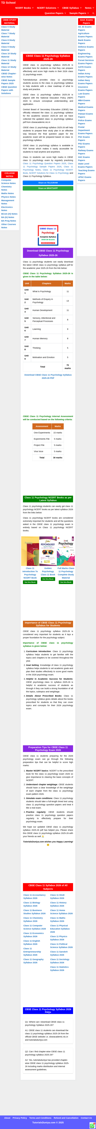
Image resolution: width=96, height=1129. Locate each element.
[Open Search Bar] (93, 13)
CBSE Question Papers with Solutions (9, 90)
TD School (8, 2)
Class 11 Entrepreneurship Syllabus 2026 (32, 951)
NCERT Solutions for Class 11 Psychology (49, 173)
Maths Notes (7, 193)
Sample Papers (77, 13)
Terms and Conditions (40, 1118)
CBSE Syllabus (70, 8)
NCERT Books (23, 8)
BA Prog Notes (8, 221)
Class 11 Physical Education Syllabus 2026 (60, 928)
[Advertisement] (48, 33)
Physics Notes (8, 197)
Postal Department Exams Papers (85, 130)
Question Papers (54, 13)
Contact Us (86, 1118)
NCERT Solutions (46, 8)
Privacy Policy (20, 1118)
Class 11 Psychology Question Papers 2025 (44, 163)
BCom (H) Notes (9, 214)
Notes (88, 8)
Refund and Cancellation (66, 1118)
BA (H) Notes (7, 217)
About (7, 1118)
